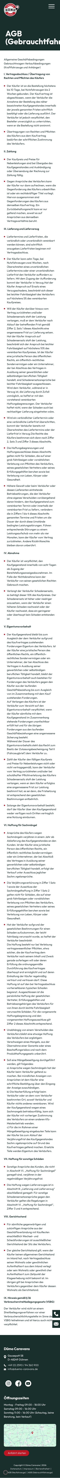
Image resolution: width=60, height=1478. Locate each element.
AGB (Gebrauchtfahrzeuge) (40, 1472)
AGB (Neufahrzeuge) (16, 1472)
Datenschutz (16, 1468)
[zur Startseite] (11, 9)
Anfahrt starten (17, 1453)
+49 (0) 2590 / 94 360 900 (23, 1365)
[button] (5, 1472)
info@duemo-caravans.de (23, 1369)
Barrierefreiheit (43, 1468)
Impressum (29, 1468)
